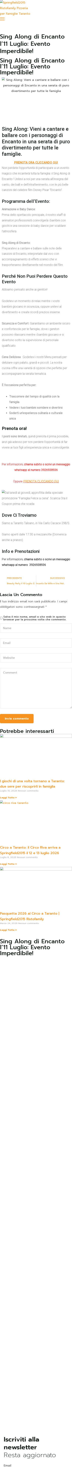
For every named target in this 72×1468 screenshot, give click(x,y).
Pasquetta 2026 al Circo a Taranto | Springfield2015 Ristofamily (29, 916)
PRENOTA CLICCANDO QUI (41, 481)
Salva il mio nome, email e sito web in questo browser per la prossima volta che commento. (34, 618)
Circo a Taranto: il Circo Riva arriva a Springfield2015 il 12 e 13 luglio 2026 (30, 850)
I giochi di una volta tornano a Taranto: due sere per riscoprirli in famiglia (32, 783)
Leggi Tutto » (8, 797)
